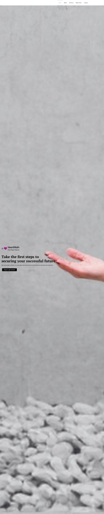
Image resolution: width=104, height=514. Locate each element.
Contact (86, 2)
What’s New (78, 2)
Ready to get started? (9, 269)
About (65, 2)
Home (59, 2)
